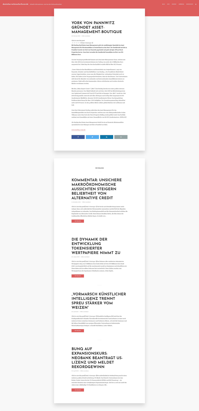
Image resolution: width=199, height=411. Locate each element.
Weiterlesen (78, 221)
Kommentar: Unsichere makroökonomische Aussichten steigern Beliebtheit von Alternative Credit (97, 189)
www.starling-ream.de (78, 130)
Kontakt (174, 4)
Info (168, 4)
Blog (163, 4)
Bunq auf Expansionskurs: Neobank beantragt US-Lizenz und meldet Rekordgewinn (97, 358)
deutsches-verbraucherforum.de (15, 4)
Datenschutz (189, 4)
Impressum (181, 4)
